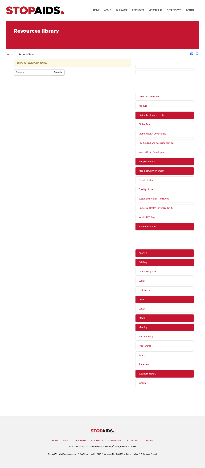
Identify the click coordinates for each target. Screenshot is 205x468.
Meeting (143, 327)
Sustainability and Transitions (154, 199)
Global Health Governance (152, 134)
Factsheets (144, 290)
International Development (153, 152)
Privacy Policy (132, 454)
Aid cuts (143, 106)
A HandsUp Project (149, 454)
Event (141, 281)
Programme (145, 346)
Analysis (143, 253)
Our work (121, 10)
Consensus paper (147, 271)
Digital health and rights (151, 115)
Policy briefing (146, 336)
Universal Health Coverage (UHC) (156, 208)
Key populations (147, 161)
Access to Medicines (149, 96)
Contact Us (52, 454)
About (107, 10)
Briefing (143, 262)
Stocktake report (147, 374)
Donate (190, 10)
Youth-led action (147, 226)
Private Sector (146, 180)
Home (96, 10)
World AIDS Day (147, 217)
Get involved (174, 10)
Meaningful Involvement (151, 171)
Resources (138, 10)
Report (142, 355)
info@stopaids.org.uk (68, 454)
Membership (155, 10)
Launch (142, 299)
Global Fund (145, 124)
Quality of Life (146, 189)
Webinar (143, 383)
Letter (142, 309)
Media (142, 318)
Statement (144, 364)
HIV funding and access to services (156, 143)
